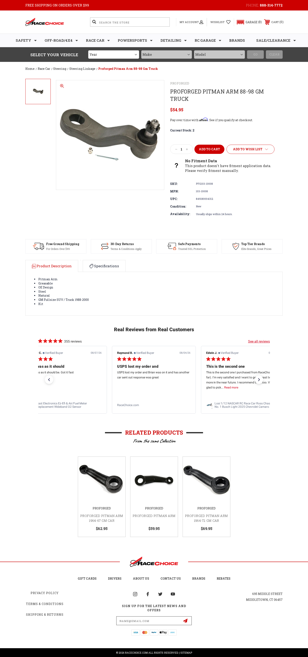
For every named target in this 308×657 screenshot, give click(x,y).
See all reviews (259, 341)
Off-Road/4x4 (58, 40)
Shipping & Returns (44, 615)
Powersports (132, 40)
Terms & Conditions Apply (126, 249)
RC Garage (205, 40)
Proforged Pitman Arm (154, 516)
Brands (237, 40)
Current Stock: (182, 130)
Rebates (223, 578)
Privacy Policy (45, 593)
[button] (247, 22)
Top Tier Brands (253, 244)
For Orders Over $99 (58, 249)
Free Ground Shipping (62, 244)
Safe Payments (189, 244)
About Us (141, 578)
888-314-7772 (271, 5)
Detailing (170, 40)
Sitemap (186, 652)
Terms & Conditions (44, 604)
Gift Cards (87, 578)
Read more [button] (142, 387)
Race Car (95, 40)
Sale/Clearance (273, 40)
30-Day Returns (122, 244)
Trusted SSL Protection (192, 249)
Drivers (115, 578)
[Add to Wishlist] (117, 465)
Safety (23, 40)
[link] (65, 405)
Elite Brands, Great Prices (256, 249)
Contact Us (170, 578)
